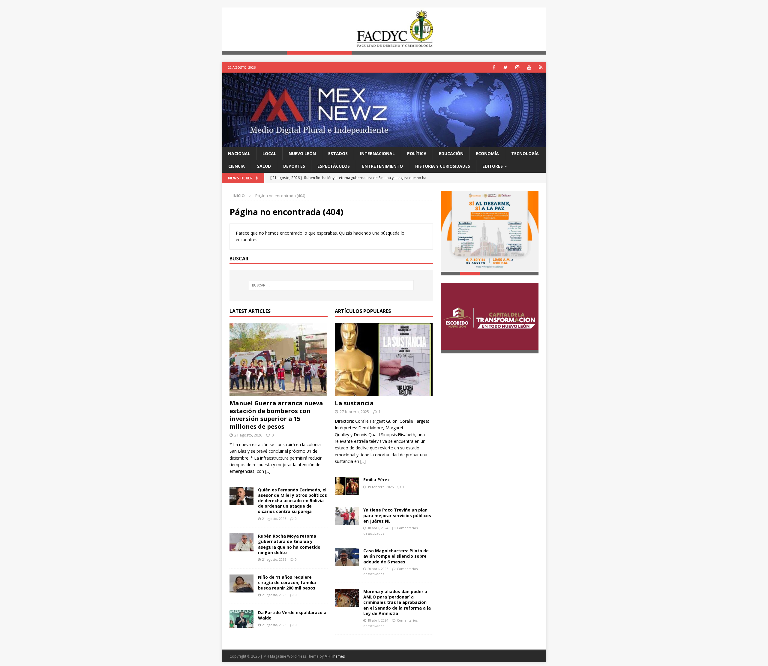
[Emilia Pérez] (347, 486)
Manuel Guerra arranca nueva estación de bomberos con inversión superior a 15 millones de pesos (276, 414)
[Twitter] (505, 67)
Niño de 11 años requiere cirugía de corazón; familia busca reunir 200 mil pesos (287, 582)
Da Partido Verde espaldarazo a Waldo (292, 615)
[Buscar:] (331, 285)
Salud (264, 166)
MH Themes (335, 656)
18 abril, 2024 (378, 528)
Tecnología (525, 153)
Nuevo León (302, 153)
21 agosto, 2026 (248, 435)
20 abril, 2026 (378, 568)
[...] (268, 471)
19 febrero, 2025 (381, 486)
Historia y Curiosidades (442, 166)
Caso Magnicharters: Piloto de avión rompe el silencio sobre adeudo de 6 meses (396, 556)
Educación (451, 153)
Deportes (294, 166)
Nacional (239, 153)
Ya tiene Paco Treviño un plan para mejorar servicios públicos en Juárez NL (397, 515)
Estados (338, 153)
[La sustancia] (384, 359)
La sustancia (354, 403)
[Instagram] (517, 67)
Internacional (377, 153)
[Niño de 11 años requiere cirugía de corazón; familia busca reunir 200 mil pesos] (242, 583)
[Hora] (541, 67)
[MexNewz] (384, 143)
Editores (492, 166)
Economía (487, 153)
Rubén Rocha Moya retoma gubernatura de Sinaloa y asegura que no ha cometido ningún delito (289, 544)
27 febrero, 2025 (354, 411)
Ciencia (236, 166)
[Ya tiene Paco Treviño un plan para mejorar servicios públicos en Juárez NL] (347, 517)
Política (417, 153)
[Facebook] (494, 67)
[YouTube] (529, 67)
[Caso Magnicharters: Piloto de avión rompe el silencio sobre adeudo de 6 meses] (347, 557)
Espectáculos (333, 166)
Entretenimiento (382, 166)
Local (269, 153)
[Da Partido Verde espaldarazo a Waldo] (242, 619)
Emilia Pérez (376, 480)
